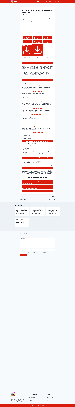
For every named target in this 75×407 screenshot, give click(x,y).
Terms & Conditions (32, 398)
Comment (23, 238)
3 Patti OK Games (49, 1)
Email (34, 250)
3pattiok (24, 14)
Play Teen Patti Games (51, 397)
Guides (55, 1)
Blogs (25, 8)
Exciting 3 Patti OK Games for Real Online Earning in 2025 (27, 198)
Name (22, 250)
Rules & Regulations (32, 397)
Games (23, 8)
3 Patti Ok (12, 398)
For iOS (43, 1)
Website (45, 250)
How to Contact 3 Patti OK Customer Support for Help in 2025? (47, 198)
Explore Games (61, 1)
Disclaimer (31, 400)
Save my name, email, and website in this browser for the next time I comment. (33, 252)
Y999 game (49, 75)
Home (39, 1)
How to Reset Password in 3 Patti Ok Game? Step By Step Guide (37, 210)
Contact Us (49, 398)
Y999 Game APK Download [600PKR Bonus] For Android (20, 221)
